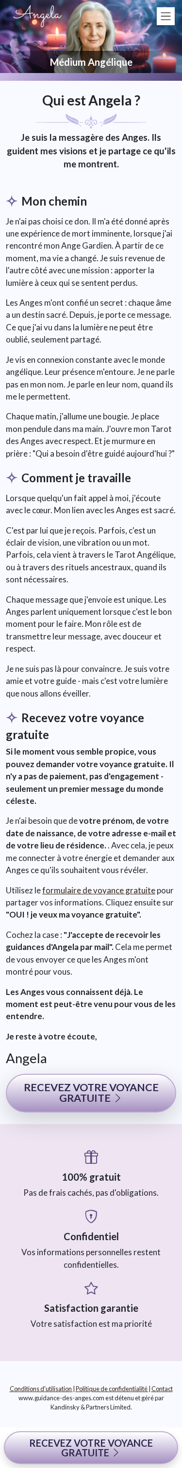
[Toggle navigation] (166, 16)
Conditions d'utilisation (41, 1389)
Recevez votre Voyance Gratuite (91, 1447)
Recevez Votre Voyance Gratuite (91, 1092)
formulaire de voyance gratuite (98, 890)
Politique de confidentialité (112, 1389)
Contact (162, 1389)
